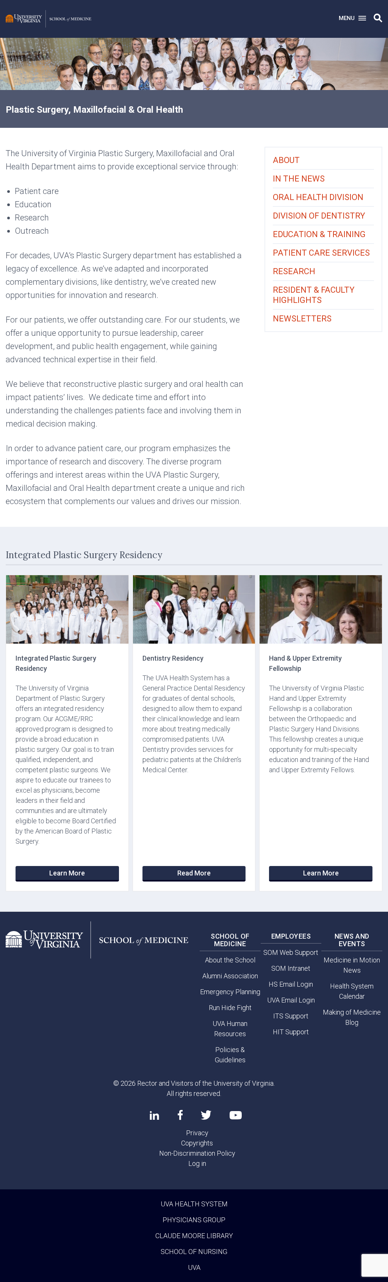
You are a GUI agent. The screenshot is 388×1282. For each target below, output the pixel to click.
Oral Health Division (318, 197)
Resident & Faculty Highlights (314, 295)
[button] (378, 18)
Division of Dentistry (319, 215)
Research (294, 271)
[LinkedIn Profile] (154, 1115)
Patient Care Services (321, 253)
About (286, 160)
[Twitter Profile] (206, 1115)
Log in (197, 1163)
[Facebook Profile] (180, 1115)
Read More (194, 873)
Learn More (67, 873)
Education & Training (319, 234)
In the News (299, 178)
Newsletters (302, 318)
